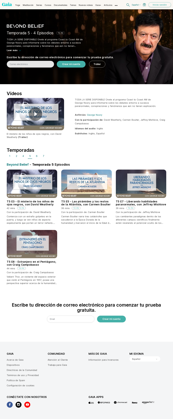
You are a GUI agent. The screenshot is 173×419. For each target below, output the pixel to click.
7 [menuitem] (43, 156)
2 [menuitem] (16, 156)
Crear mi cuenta (71, 64)
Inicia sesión (160, 4)
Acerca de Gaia (15, 359)
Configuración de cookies (20, 385)
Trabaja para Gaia (57, 365)
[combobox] (144, 359)
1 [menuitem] (9, 156)
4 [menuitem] (23, 156)
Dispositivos (13, 365)
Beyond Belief (18, 164)
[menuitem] (17, 4)
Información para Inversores (104, 359)
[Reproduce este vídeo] (35, 114)
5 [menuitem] (30, 156)
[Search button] (128, 4)
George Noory (94, 114)
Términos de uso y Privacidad (23, 375)
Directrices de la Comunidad (22, 370)
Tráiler (97, 64)
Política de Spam (16, 380)
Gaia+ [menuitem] (98, 5)
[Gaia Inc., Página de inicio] (7, 4)
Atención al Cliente (58, 359)
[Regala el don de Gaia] (144, 4)
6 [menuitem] (37, 156)
